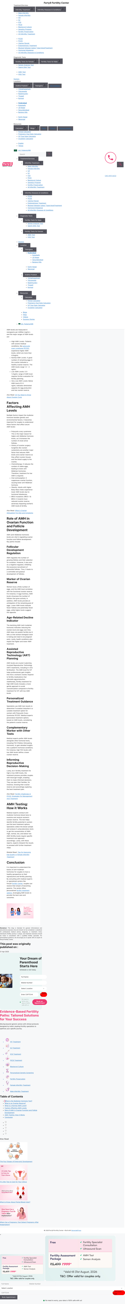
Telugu (20, 146)
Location (23, 245)
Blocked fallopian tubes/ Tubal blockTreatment (35, 48)
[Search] (49, 154)
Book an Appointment (40, 1002)
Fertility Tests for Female (25, 62)
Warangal (21, 119)
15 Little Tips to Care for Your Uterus (13, 1182)
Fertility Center (17, 883)
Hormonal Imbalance (25, 50)
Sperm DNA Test (24, 67)
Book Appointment (8, 1297)
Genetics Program (24, 29)
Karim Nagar (22, 117)
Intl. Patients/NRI (26, 324)
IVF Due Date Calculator (27, 136)
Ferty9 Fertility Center (56, 2)
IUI (19, 20)
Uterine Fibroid (23, 43)
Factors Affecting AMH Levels (16, 1108)
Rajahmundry (23, 94)
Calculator (19, 128)
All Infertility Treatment (26, 34)
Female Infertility (24, 15)
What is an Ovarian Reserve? (15, 1103)
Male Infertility (23, 13)
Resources (24, 293)
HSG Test (21, 74)
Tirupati (21, 96)
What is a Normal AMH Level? (16, 1106)
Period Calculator (24, 132)
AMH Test (22, 72)
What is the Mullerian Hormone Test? (18, 1101)
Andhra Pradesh (22, 86)
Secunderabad (23, 110)
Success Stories (65, 128)
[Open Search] (120, 164)
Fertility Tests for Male (49, 62)
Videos (52, 128)
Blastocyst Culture (25, 27)
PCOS (20, 41)
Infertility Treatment (23, 10)
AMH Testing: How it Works (15, 1115)
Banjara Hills (22, 112)
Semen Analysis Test (26, 65)
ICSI (19, 22)
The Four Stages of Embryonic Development (16, 1161)
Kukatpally (22, 105)
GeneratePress (76, 1230)
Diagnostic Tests (26, 216)
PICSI (20, 25)
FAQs (44, 128)
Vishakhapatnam (24, 89)
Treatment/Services (27, 159)
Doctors (21, 242)
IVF (19, 18)
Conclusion (9, 1117)
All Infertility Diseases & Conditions (31, 53)
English (21, 143)
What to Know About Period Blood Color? (15, 1202)
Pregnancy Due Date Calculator (29, 134)
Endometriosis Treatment (27, 46)
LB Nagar (21, 108)
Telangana (39, 86)
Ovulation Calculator (25, 139)
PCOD (20, 39)
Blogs (32, 128)
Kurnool (21, 98)
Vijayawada (22, 91)
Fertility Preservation (25, 32)
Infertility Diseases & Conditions (49, 10)
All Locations (55, 86)
